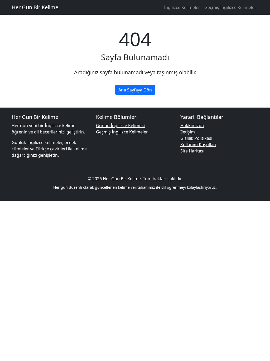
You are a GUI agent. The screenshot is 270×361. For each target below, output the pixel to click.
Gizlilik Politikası (196, 138)
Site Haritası (192, 151)
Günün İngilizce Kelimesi (120, 125)
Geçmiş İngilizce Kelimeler (230, 7)
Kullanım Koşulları (198, 144)
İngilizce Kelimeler (182, 7)
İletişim (187, 132)
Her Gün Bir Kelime (35, 7)
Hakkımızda (192, 125)
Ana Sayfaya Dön (135, 90)
